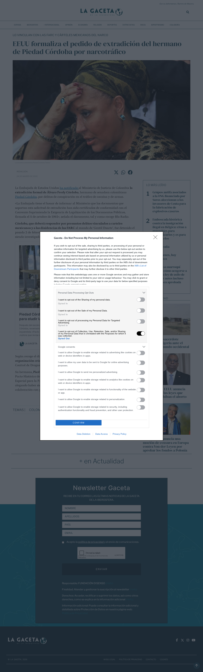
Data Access (101, 434)
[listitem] (101, 292)
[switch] (141, 299)
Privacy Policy (119, 434)
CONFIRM (79, 423)
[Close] (156, 238)
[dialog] (101, 336)
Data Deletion (83, 434)
